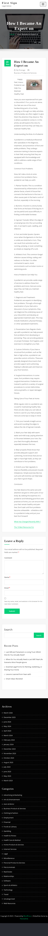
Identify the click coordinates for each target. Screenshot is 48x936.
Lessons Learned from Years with (18, 674)
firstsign (20, 70)
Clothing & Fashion (11, 813)
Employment (9, 817)
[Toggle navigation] (43, 4)
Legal (6, 854)
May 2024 (7, 726)
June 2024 (7, 722)
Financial (7, 822)
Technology (8, 890)
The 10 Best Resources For (24, 527)
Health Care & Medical (12, 840)
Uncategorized (9, 899)
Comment (8, 558)
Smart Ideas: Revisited (14, 679)
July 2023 (7, 767)
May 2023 (7, 776)
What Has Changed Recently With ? (27, 521)
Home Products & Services (14, 844)
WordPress (27, 916)
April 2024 (7, 731)
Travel (6, 894)
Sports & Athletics (10, 885)
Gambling (7, 831)
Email (7, 588)
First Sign (9, 2)
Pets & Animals (9, 867)
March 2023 (8, 780)
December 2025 (9, 717)
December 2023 (9, 749)
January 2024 (8, 744)
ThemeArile (24, 919)
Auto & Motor (9, 804)
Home (12, 34)
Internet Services (10, 849)
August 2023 (8, 762)
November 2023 (10, 753)
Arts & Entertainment (12, 799)
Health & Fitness (10, 835)
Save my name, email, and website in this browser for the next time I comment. (23, 602)
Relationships (9, 876)
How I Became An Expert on (27, 34)
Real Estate (8, 872)
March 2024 (8, 735)
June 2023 (7, 771)
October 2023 (9, 758)
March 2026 (8, 713)
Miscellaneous (9, 858)
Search (8, 629)
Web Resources (9, 903)
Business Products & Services (25, 73)
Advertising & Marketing (13, 795)
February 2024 (9, 740)
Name (7, 577)
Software (7, 881)
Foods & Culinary (10, 826)
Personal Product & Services (14, 863)
